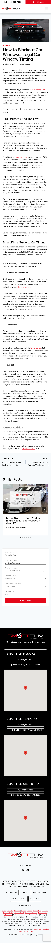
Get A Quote (38, 2)
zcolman (11, 527)
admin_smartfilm (10, 64)
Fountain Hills (42, 913)
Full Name (9, 552)
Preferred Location (13, 583)
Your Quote (25, 600)
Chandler (10, 911)
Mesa (4, 911)
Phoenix (17, 911)
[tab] (20, 537)
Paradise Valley (8, 913)
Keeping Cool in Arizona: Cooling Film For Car (12, 462)
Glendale (45, 911)
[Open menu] (46, 8)
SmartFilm (7, 46)
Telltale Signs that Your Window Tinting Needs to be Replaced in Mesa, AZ (23, 521)
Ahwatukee (8, 915)
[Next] (44, 510)
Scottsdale (37, 911)
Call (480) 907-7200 (12, 2)
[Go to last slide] (7, 510)
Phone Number (12, 568)
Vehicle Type (10, 591)
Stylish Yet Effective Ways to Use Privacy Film (38, 462)
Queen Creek (19, 913)
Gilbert (23, 911)
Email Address (11, 560)
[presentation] (25, 499)
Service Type (10, 576)
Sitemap (30, 931)
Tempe (29, 911)
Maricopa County (31, 913)
